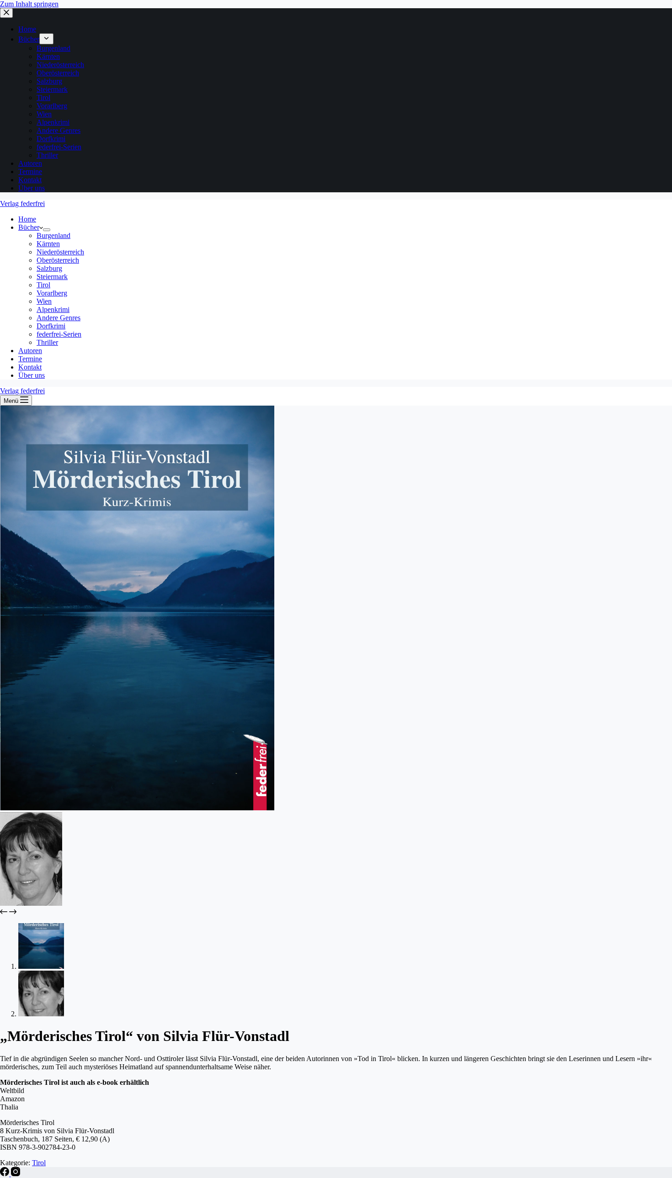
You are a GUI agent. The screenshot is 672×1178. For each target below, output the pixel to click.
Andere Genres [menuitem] (58, 130)
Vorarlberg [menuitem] (52, 106)
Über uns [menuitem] (31, 188)
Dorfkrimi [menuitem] (51, 139)
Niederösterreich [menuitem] (60, 65)
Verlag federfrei (22, 203)
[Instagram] (15, 1174)
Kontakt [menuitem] (30, 180)
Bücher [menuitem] (28, 39)
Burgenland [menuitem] (53, 48)
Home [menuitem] (27, 29)
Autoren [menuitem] (30, 163)
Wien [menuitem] (44, 114)
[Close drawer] (6, 13)
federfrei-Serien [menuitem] (59, 147)
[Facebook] (5, 1174)
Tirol (39, 1163)
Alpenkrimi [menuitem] (53, 122)
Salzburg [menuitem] (49, 81)
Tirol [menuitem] (43, 97)
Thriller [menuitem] (47, 155)
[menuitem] (46, 38)
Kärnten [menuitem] (48, 56)
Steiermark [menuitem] (52, 89)
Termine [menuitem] (30, 171)
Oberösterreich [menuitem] (58, 73)
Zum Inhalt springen (29, 4)
